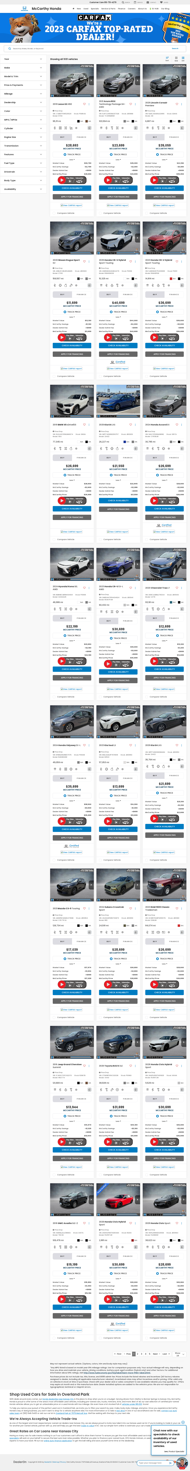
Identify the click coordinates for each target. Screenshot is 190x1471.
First (118, 1353)
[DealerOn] (20, 1462)
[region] (72, 168)
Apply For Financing (72, 196)
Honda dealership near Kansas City (58, 1399)
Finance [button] (121, 8)
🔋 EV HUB (153, 8)
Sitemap (56, 1462)
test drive (120, 1410)
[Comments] (89, 128)
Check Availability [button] (72, 188)
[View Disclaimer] (76, 128)
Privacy (63, 1462)
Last (166, 1353)
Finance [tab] (81, 137)
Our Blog (165, 8)
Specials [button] (95, 8)
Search (175, 48)
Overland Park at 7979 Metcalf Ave (71, 1413)
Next (156, 1353)
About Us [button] (142, 8)
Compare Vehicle (65, 213)
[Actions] (89, 104)
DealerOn (47, 1462)
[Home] (73, 9)
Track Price (74, 154)
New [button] (79, 8)
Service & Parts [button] (108, 8)
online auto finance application (58, 1440)
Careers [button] (131, 8)
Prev (128, 1353)
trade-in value (87, 1425)
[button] (14, 28)
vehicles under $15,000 (132, 1404)
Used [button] (85, 8)
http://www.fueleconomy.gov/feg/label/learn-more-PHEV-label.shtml (117, 1372)
